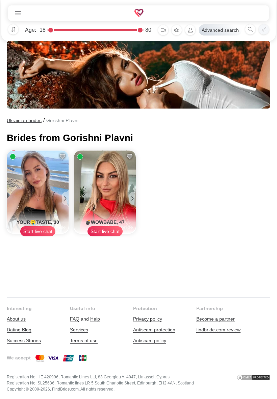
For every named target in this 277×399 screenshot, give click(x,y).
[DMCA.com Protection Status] (253, 383)
